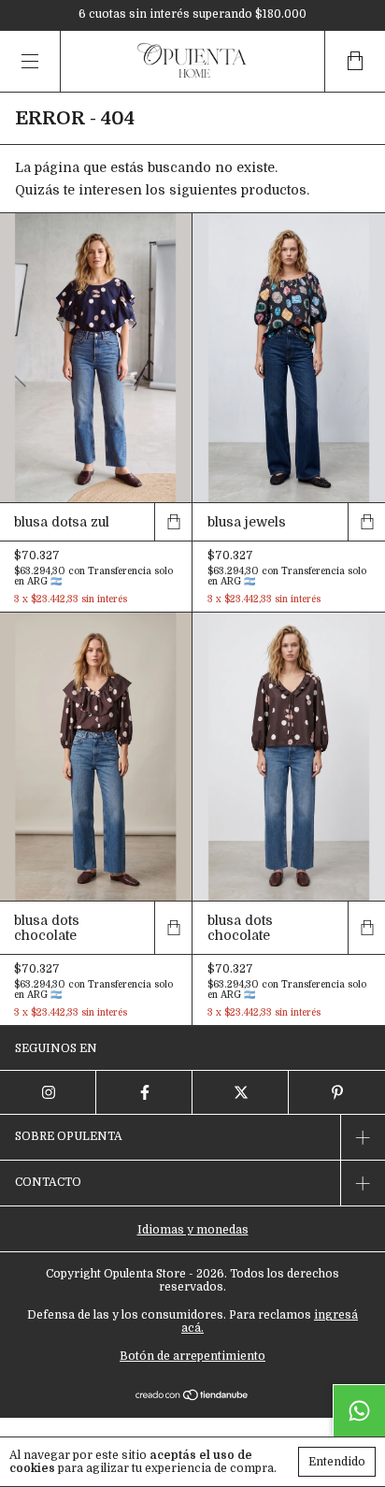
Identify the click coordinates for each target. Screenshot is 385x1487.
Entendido (336, 1461)
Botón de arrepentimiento (192, 1356)
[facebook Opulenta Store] (144, 1092)
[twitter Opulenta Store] (241, 1092)
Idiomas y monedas (193, 1229)
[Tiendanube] (193, 1396)
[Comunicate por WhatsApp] (359, 1410)
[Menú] (30, 61)
